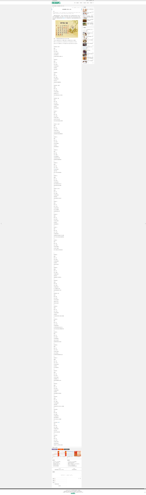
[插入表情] (78, 478)
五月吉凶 (55, 449)
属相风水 (56, 447)
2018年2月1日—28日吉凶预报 (56, 461)
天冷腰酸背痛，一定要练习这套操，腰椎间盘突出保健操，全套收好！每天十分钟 (90, 17)
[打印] (72, 7)
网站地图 (79, 490)
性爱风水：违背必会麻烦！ (90, 43)
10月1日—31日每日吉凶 (62, 456)
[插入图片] (80, 478)
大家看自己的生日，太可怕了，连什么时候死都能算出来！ (90, 58)
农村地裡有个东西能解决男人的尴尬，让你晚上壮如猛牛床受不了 (90, 24)
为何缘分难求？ (89, 50)
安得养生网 (73, 490)
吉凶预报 (61, 449)
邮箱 (54, 480)
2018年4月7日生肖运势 (77, 456)
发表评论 (75, 7)
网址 (53, 482)
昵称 (54, 478)
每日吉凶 (67, 449)
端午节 (59, 422)
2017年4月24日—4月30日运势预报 (72, 461)
